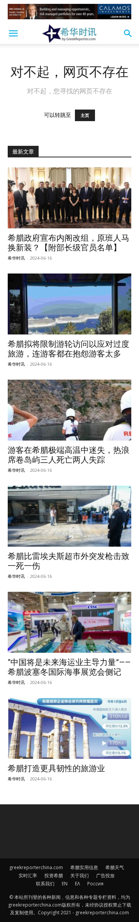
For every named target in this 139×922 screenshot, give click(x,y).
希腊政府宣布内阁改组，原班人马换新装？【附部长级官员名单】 (68, 242)
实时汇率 (28, 875)
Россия (95, 883)
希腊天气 (114, 867)
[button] (13, 33)
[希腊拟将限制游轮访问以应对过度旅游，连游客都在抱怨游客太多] (69, 304)
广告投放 (105, 875)
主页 (85, 115)
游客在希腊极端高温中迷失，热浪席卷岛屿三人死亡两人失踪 (68, 455)
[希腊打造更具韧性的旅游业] (69, 728)
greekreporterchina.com (36, 867)
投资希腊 (53, 875)
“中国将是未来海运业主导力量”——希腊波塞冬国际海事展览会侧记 (69, 667)
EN (65, 883)
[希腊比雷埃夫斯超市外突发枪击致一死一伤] (69, 516)
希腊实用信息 (84, 867)
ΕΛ (77, 883)
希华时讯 (16, 258)
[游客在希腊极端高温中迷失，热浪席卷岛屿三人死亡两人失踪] (69, 410)
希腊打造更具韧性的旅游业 (56, 768)
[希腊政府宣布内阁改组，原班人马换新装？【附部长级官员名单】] (69, 197)
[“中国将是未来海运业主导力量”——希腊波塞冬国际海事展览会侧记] (69, 622)
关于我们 (79, 875)
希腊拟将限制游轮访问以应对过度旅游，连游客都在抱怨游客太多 (68, 348)
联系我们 (45, 883)
